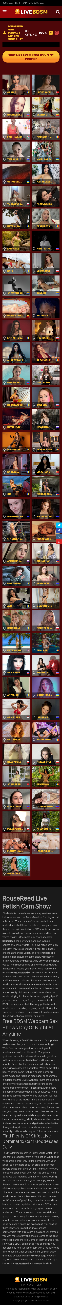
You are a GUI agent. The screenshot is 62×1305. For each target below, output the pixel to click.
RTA (23, 1284)
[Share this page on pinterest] (59, 541)
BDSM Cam (7, 2)
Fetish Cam (21, 2)
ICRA (38, 1284)
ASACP (30, 1284)
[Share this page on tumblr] (59, 536)
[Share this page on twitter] (59, 525)
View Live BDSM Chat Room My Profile (31, 57)
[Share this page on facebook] (59, 530)
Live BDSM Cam (36, 2)
